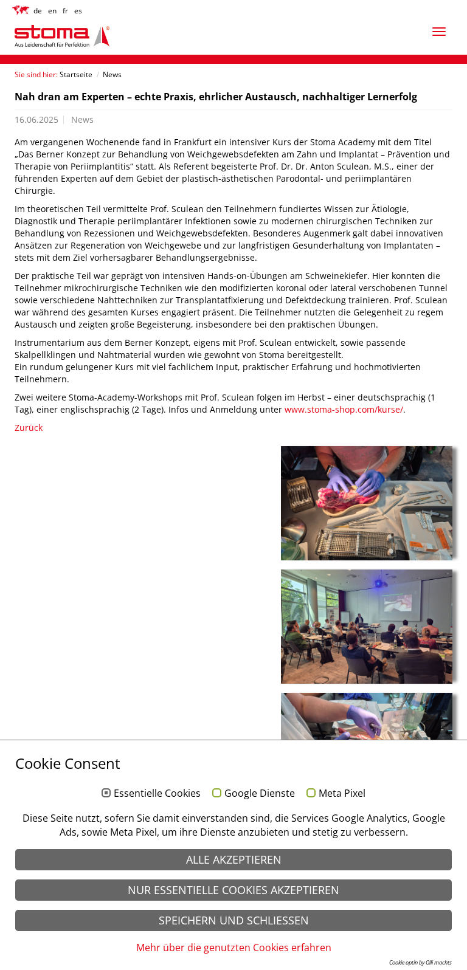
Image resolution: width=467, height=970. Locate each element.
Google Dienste (259, 793)
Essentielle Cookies (157, 793)
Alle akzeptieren (234, 859)
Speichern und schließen (234, 920)
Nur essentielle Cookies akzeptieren (233, 889)
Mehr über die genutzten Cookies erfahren (233, 947)
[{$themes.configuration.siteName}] (94, 36)
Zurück (29, 427)
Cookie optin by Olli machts (420, 962)
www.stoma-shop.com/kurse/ (344, 409)
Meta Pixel (342, 793)
